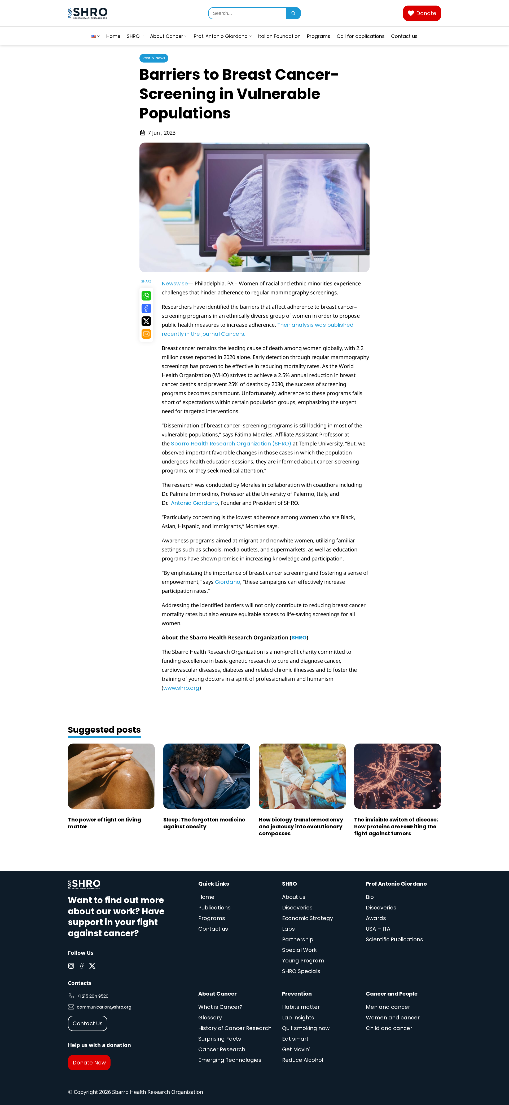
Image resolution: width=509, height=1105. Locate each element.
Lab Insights (298, 1017)
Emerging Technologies (229, 1060)
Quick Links (213, 883)
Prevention (297, 993)
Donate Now (89, 1062)
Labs (288, 928)
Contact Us (88, 1023)
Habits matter (301, 1007)
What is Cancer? (220, 1007)
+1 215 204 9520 (92, 996)
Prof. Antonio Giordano (221, 36)
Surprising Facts (219, 1038)
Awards (376, 918)
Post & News (154, 58)
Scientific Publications (394, 939)
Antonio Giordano (194, 503)
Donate (426, 13)
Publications (214, 907)
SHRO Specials (301, 971)
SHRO (133, 36)
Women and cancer (393, 1017)
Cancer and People (392, 993)
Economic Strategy (307, 918)
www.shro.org (181, 688)
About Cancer (166, 36)
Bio (370, 897)
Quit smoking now (306, 1028)
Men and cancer (388, 1007)
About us (293, 897)
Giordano (227, 582)
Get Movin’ (296, 1049)
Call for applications (361, 36)
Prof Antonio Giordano (396, 883)
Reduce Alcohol (302, 1060)
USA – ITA (378, 928)
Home (113, 36)
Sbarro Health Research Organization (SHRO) (231, 443)
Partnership (297, 939)
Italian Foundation (279, 36)
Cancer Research (221, 1049)
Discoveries (297, 907)
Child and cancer (389, 1028)
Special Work (299, 950)
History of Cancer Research (234, 1028)
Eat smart (295, 1038)
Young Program (303, 960)
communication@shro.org (104, 1007)
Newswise (175, 283)
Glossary (210, 1017)
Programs (318, 36)
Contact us (404, 36)
